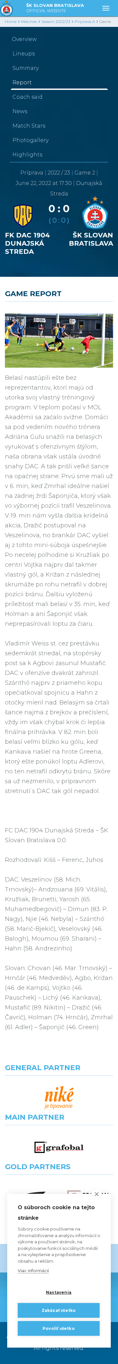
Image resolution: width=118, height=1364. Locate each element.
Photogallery (30, 140)
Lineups (23, 54)
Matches (29, 21)
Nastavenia (58, 1292)
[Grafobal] (59, 1147)
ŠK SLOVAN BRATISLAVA (55, 8)
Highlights (27, 155)
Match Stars (28, 126)
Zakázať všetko (59, 1310)
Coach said (27, 97)
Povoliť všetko (59, 1328)
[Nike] (59, 1097)
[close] (96, 1193)
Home (10, 21)
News (19, 111)
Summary (25, 68)
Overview (24, 39)
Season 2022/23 (55, 21)
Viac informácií (33, 1270)
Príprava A (85, 21)
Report (22, 82)
